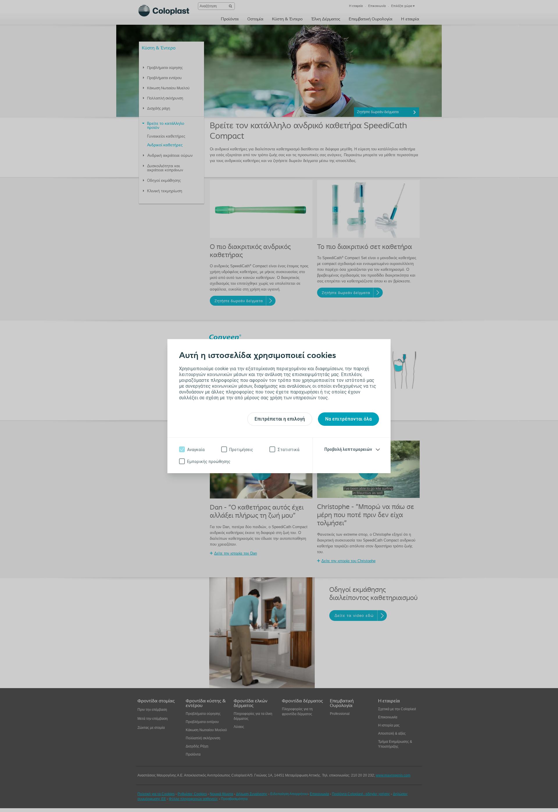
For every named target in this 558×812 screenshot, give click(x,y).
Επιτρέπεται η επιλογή (280, 419)
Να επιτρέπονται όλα (348, 419)
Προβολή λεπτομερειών (348, 449)
